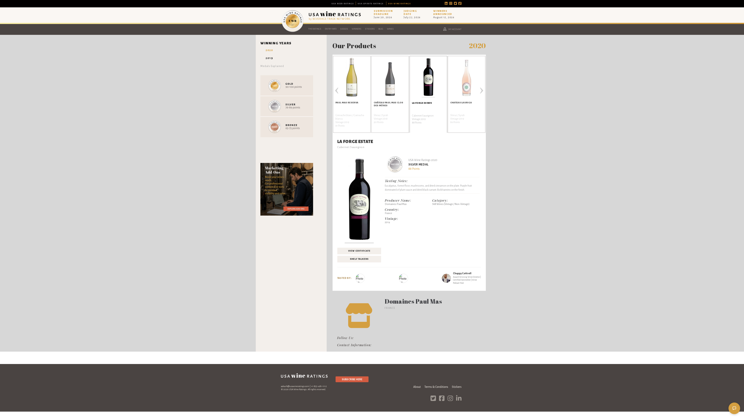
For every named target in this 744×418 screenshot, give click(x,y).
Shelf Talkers (359, 259)
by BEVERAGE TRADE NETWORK (329, 18)
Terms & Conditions (436, 386)
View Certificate (359, 251)
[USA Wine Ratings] (292, 31)
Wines (390, 29)
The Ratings (314, 29)
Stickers (370, 29)
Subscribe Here (352, 379)
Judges (344, 29)
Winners (356, 29)
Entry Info (331, 29)
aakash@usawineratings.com (295, 386)
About (417, 386)
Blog (380, 29)
